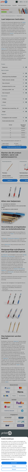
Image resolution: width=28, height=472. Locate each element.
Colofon (12, 459)
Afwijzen (14, 466)
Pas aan (14, 469)
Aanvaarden (14, 463)
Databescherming (5, 459)
